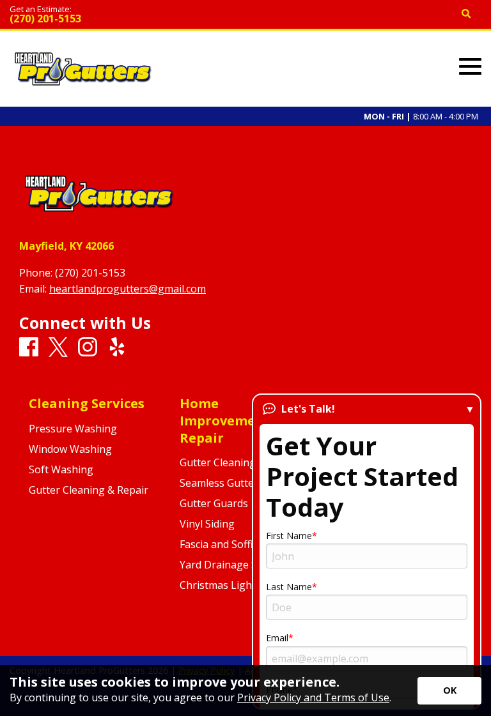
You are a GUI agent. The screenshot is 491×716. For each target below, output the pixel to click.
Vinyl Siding (207, 524)
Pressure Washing (73, 428)
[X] (58, 347)
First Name (289, 535)
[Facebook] (28, 347)
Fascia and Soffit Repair (235, 544)
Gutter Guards (214, 503)
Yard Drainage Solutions (238, 565)
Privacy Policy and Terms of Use (313, 697)
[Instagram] (87, 347)
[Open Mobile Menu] (470, 66)
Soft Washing (61, 469)
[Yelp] (117, 347)
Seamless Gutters (221, 483)
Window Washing (70, 449)
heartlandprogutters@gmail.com (127, 289)
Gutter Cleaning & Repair (88, 490)
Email (277, 638)
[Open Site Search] (466, 14)
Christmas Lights (220, 585)
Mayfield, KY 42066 (66, 246)
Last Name (289, 587)
